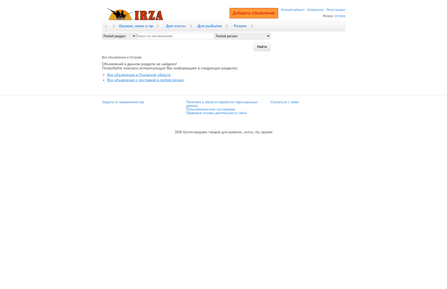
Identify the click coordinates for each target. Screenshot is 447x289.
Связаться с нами (285, 102)
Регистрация (335, 10)
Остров (339, 16)
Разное (240, 26)
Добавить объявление (254, 13)
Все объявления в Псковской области (139, 75)
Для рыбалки (210, 26)
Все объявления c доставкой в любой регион (145, 80)
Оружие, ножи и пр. (136, 26)
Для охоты (176, 26)
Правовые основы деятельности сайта (216, 113)
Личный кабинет (293, 10)
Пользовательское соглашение (210, 109)
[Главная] (135, 14)
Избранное (315, 10)
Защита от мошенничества (123, 102)
